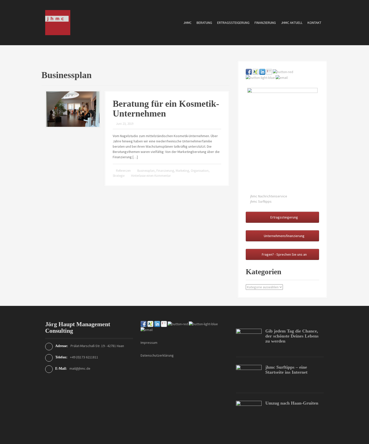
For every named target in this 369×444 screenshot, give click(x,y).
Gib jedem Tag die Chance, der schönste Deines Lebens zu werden (292, 336)
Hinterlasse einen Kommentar (151, 176)
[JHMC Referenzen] (269, 71)
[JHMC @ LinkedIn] (262, 71)
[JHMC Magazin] (283, 71)
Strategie (119, 176)
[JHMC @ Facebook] (249, 71)
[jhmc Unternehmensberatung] (57, 22)
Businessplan (146, 171)
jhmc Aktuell (291, 22)
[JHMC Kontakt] (282, 77)
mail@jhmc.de (80, 368)
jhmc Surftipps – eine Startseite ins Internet (286, 370)
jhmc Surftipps (261, 201)
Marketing (182, 171)
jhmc (187, 22)
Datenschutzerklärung (157, 355)
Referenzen (123, 171)
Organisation (200, 171)
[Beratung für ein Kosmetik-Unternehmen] (72, 108)
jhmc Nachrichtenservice (268, 196)
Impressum (149, 342)
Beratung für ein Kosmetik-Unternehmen (166, 109)
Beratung (204, 22)
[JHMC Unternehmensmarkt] (260, 77)
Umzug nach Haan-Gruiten (291, 403)
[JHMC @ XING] (256, 71)
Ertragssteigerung (233, 22)
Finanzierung (265, 22)
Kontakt (314, 22)
